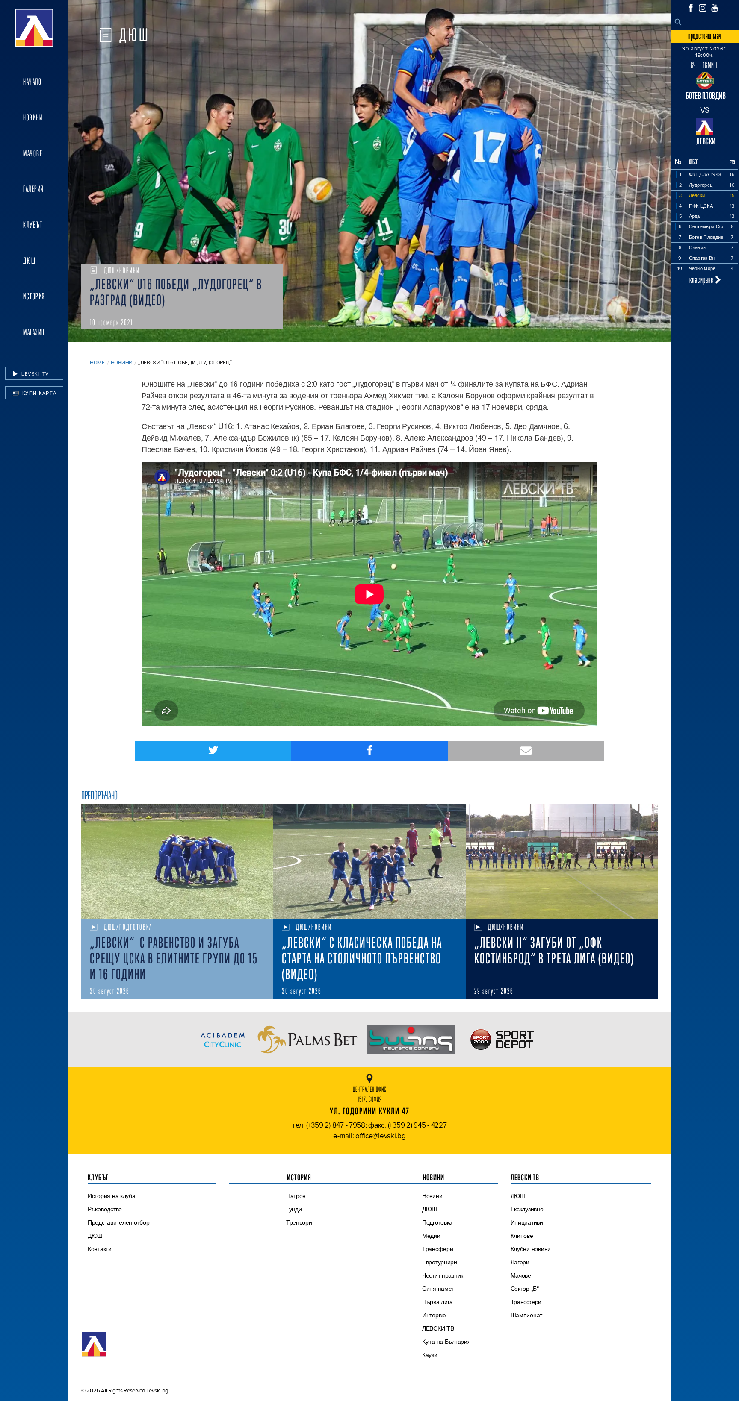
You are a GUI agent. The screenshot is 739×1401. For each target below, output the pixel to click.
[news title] (177, 861)
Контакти (100, 1249)
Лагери (520, 1262)
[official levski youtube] (714, 8)
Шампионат (527, 1315)
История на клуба (112, 1196)
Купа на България (446, 1341)
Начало (32, 81)
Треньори (299, 1222)
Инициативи (527, 1222)
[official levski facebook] (691, 8)
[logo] (34, 28)
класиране (702, 279)
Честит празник (442, 1275)
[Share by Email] (525, 751)
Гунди (294, 1209)
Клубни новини (531, 1249)
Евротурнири (439, 1262)
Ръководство (105, 1209)
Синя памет (438, 1288)
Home (97, 362)
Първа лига (437, 1302)
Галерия (33, 189)
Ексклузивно (527, 1209)
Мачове (32, 153)
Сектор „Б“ (525, 1288)
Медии (431, 1235)
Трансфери (437, 1249)
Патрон (296, 1196)
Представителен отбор (119, 1222)
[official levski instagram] (702, 7)
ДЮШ (29, 260)
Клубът (32, 224)
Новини (32, 117)
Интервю (434, 1315)
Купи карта (38, 393)
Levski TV (34, 373)
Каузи (429, 1355)
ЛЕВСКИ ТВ (438, 1328)
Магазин (34, 332)
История (34, 296)
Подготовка (437, 1222)
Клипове (522, 1235)
